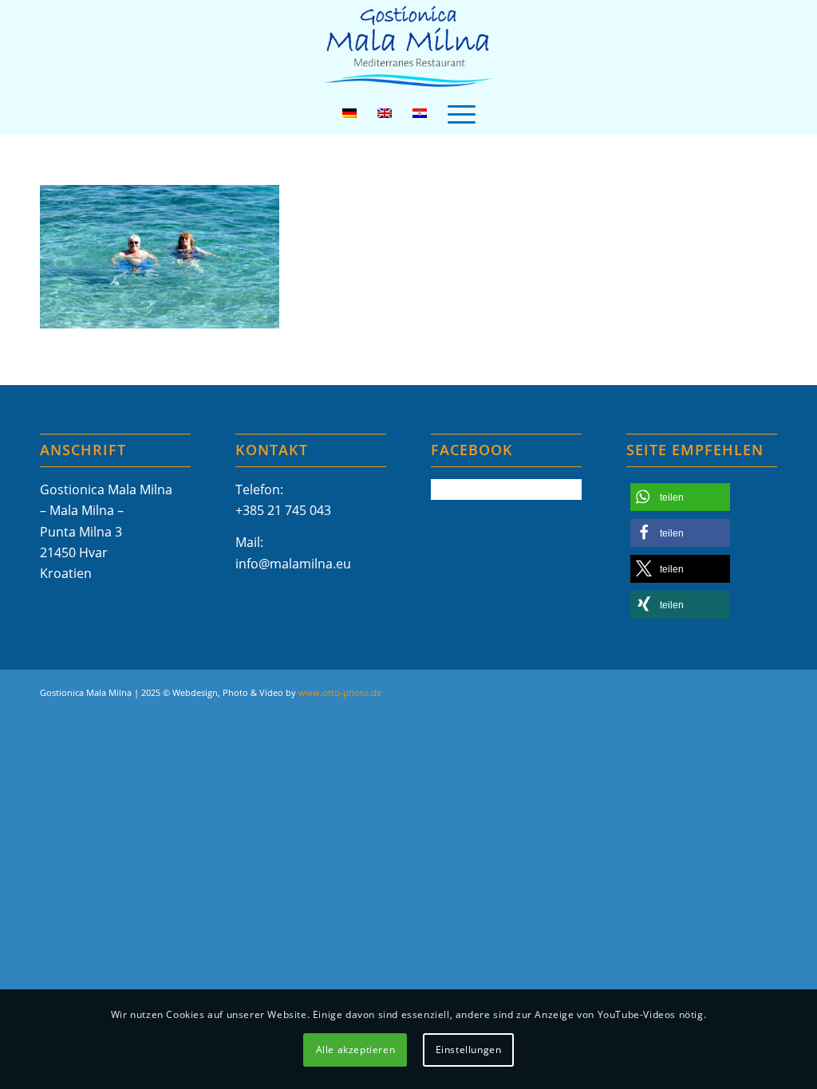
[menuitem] (461, 113)
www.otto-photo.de (339, 692)
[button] (680, 497)
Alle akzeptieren (356, 1049)
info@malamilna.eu (293, 563)
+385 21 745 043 (283, 510)
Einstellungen (469, 1049)
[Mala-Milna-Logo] (408, 46)
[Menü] (461, 113)
